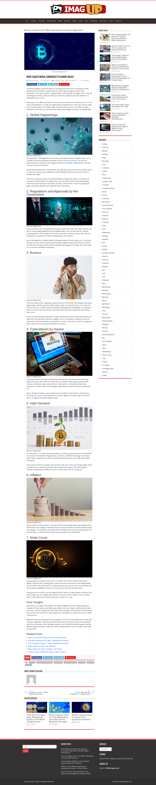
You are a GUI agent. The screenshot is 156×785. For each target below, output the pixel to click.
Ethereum (82, 662)
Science (105, 331)
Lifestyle (105, 280)
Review (105, 328)
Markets (105, 290)
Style (86, 21)
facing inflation (44, 525)
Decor (104, 192)
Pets (103, 311)
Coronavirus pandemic (69, 161)
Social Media (107, 341)
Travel (111, 21)
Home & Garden (108, 253)
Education (42, 21)
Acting (104, 144)
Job (103, 270)
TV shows (105, 365)
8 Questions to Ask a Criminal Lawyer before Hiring (38, 692)
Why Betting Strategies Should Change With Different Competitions (120, 88)
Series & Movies (108, 335)
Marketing (106, 287)
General (105, 239)
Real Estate (106, 318)
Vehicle (105, 372)
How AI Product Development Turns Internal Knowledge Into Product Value (120, 77)
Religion (105, 324)
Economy (105, 198)
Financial (105, 222)
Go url (88, 102)
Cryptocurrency (38, 30)
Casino (104, 171)
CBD (103, 175)
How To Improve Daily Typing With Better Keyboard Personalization (120, 116)
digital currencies (70, 662)
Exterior (105, 216)
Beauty (105, 151)
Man (103, 284)
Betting (105, 154)
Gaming (105, 236)
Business (34, 21)
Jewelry (105, 267)
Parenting (106, 307)
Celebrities (106, 178)
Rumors (28, 665)
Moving (105, 297)
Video (104, 375)
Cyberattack (58, 662)
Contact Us (118, 21)
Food (104, 226)
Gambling (106, 233)
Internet (105, 263)
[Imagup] (78, 8)
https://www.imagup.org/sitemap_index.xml (116, 759)
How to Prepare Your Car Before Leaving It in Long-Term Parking (121, 48)
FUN (104, 229)
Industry (105, 260)
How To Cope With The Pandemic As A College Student (80, 692)
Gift (103, 243)
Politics (74, 21)
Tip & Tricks (103, 21)
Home (27, 20)
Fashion (105, 219)
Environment (107, 209)
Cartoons (105, 168)
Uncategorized (107, 369)
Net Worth (67, 21)
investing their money (35, 395)
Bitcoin (32, 662)
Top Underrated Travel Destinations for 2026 (120, 106)
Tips (104, 358)
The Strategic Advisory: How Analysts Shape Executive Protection (120, 57)
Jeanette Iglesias (33, 80)
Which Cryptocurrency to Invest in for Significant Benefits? (82, 717)
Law (103, 273)
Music (104, 301)
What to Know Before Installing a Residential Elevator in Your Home (120, 67)
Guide (104, 246)
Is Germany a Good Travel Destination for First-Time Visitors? (119, 97)
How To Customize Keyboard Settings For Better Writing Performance (119, 127)
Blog (104, 158)
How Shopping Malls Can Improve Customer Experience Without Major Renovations (121, 37)
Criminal (105, 185)
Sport (80, 21)
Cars (104, 164)
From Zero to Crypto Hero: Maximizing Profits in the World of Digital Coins (36, 718)
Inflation (90, 662)
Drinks (104, 195)
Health (60, 21)
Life (103, 277)
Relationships (107, 321)
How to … (106, 256)
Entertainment (51, 21)
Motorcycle (106, 294)
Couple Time (107, 181)
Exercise (105, 212)
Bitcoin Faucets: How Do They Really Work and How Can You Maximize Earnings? (58, 718)
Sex (103, 338)
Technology (93, 21)
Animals (105, 147)
